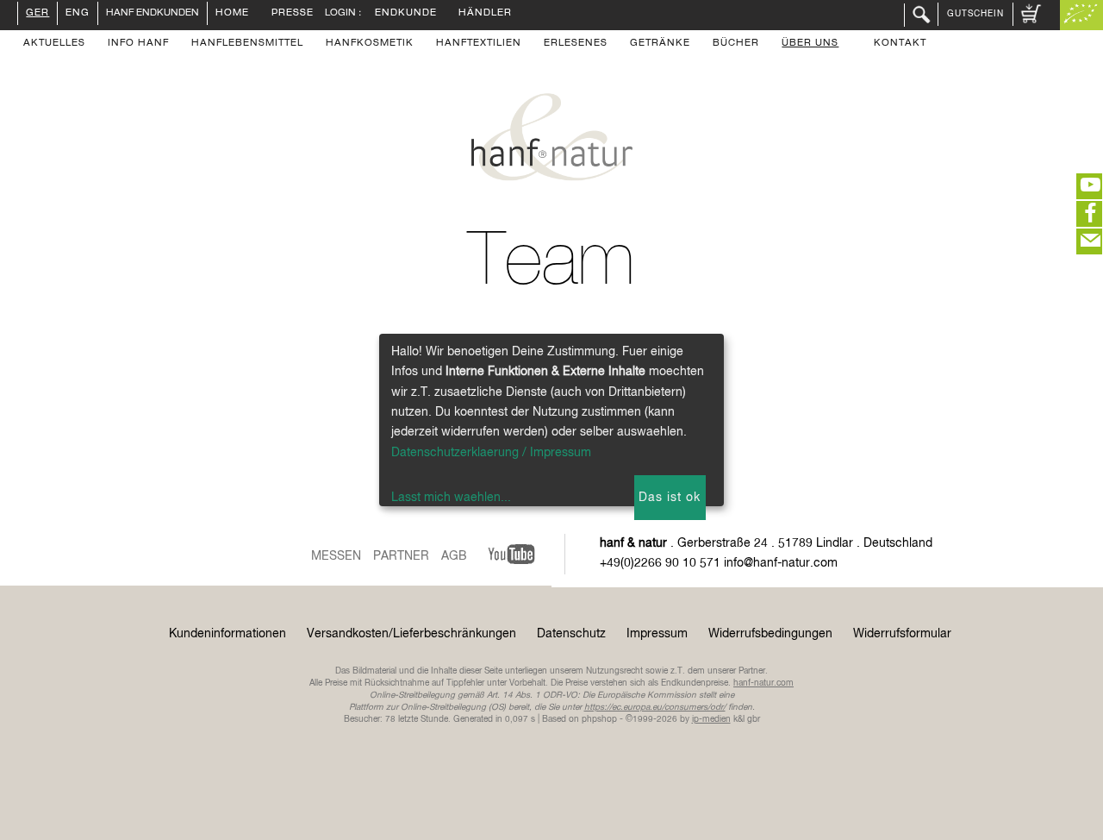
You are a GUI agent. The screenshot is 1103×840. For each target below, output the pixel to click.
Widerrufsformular (902, 634)
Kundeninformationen (227, 634)
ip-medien (711, 719)
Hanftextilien (478, 44)
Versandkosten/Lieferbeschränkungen (411, 634)
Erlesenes (576, 44)
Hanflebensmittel (247, 44)
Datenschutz (571, 634)
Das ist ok (670, 498)
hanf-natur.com (763, 683)
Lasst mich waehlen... (451, 498)
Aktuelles (54, 44)
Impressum (657, 634)
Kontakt (900, 44)
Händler (485, 13)
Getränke (660, 44)
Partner (401, 556)
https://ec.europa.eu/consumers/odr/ (655, 707)
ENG (77, 13)
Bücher (736, 44)
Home (232, 13)
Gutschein (975, 13)
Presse (292, 13)
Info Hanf (138, 44)
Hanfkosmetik (370, 44)
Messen (336, 556)
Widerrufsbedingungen (770, 634)
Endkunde (406, 13)
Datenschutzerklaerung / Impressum (491, 453)
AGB (454, 556)
